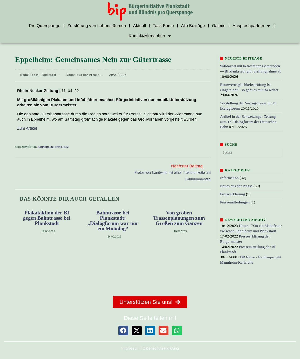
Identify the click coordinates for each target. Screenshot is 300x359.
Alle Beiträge (193, 25)
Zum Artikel (27, 128)
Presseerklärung (232, 194)
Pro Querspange (44, 25)
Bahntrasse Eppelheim (53, 147)
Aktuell (139, 25)
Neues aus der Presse (82, 74)
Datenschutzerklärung (161, 348)
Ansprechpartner (248, 25)
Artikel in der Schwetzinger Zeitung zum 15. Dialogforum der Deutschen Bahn (248, 121)
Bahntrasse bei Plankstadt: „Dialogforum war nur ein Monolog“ (112, 220)
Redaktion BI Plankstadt (38, 74)
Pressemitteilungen (235, 202)
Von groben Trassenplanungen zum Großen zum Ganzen (179, 218)
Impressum (130, 348)
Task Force (163, 25)
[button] (123, 330)
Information (229, 178)
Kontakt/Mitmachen (147, 35)
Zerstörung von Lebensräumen (96, 25)
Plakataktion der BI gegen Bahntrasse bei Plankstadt (46, 218)
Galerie (219, 25)
